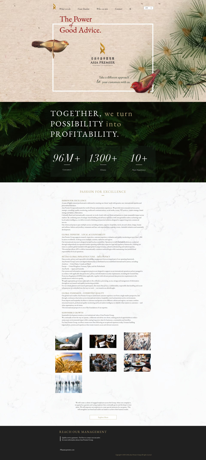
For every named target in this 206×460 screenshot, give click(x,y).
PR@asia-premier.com (67, 450)
